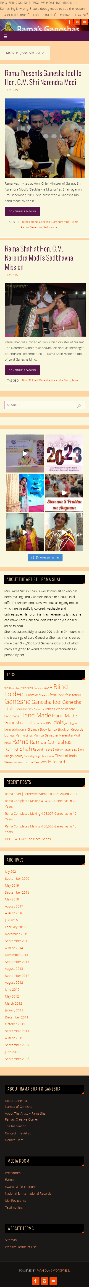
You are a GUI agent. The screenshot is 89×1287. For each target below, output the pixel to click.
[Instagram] (77, 22)
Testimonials (14, 1207)
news (7, 743)
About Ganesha (44, 15)
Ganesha (44, 222)
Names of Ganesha (18, 1107)
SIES (74, 749)
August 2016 (14, 913)
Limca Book (39, 729)
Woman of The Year (27, 762)
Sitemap (11, 1240)
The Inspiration (15, 1126)
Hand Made (35, 715)
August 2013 (14, 969)
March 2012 (13, 1003)
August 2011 (14, 1038)
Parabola (43, 1270)
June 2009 (12, 1052)
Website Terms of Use (21, 1247)
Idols (58, 722)
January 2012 (14, 1010)
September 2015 (17, 941)
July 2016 (11, 920)
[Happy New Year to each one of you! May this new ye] (64, 454)
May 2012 (12, 996)
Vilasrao (8, 762)
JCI (28, 729)
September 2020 (17, 879)
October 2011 (15, 1024)
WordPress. (61, 1270)
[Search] (79, 406)
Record (38, 749)
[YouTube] (84, 22)
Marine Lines (24, 735)
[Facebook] (69, 22)
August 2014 (14, 948)
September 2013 (17, 962)
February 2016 (15, 927)
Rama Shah (18, 748)
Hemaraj (40, 723)
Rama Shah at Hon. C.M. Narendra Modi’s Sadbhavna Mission (39, 258)
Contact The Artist (73, 15)
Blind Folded (30, 222)
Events (12, 90)
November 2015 (16, 934)
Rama (74, 222)
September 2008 (17, 1059)
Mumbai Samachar (46, 735)
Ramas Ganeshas (31, 227)
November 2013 (16, 955)
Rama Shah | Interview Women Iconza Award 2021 (41, 794)
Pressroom (13, 1173)
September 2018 (17, 892)
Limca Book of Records (65, 729)
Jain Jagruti (72, 723)
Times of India (66, 755)
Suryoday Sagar (32, 756)
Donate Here (14, 1140)
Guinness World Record (58, 709)
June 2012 (12, 990)
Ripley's (48, 749)
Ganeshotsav (24, 709)
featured (57, 694)
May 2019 (12, 885)
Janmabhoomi (15, 729)
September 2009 (17, 1045)
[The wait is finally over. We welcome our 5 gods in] (64, 493)
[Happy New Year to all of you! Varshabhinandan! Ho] (64, 532)
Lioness (9, 735)
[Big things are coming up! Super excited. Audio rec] (25, 532)
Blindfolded (33, 695)
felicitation (73, 695)
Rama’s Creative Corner (21, 1119)
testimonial (48, 756)
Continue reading (22, 211)
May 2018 (12, 899)
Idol (48, 723)
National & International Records (28, 1193)
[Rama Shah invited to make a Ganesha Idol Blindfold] (25, 454)
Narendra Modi (60, 222)
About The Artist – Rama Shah (26, 1113)
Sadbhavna (50, 227)
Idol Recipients (15, 1201)
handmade (11, 716)
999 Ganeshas (12, 688)
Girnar (37, 709)
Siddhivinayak (62, 749)
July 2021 (11, 872)
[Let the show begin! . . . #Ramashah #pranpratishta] (25, 493)
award (48, 688)
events (45, 695)
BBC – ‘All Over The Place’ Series (28, 839)
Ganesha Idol (46, 701)
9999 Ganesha (35, 688)
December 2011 (16, 1017)
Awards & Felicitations (20, 1187)
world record (53, 761)
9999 (23, 688)
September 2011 (17, 1031)
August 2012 (14, 982)
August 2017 (14, 906)
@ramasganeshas (47, 557)
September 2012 (17, 976)
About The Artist (16, 15)
